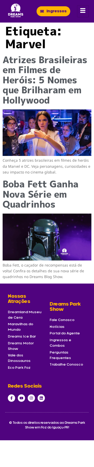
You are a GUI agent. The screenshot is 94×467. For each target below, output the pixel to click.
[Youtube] (21, 398)
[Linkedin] (41, 398)
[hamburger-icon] (83, 11)
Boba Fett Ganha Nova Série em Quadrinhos (41, 193)
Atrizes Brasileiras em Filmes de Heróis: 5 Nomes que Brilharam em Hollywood (45, 79)
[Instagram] (31, 398)
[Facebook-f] (11, 398)
